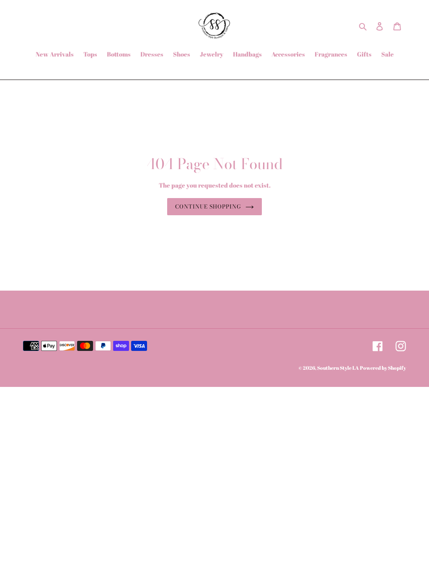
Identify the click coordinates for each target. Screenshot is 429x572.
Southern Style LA (338, 367)
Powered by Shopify (383, 367)
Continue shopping (208, 206)
